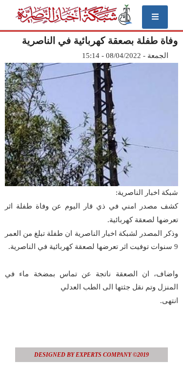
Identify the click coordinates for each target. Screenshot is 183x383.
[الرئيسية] (73, 14)
